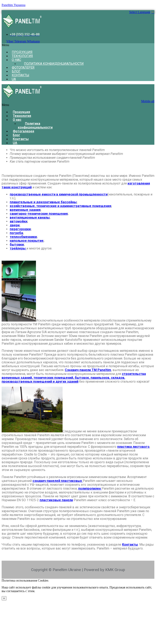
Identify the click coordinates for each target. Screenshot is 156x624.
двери (15, 225)
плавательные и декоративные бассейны (43, 202)
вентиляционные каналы (30, 217)
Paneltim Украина (13, 5)
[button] (78, 45)
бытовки (17, 244)
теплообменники (23, 237)
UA (14, 79)
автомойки (18, 221)
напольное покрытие (26, 241)
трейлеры (18, 248)
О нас (16, 60)
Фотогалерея (23, 67)
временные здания (25, 210)
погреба (16, 233)
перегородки (20, 229)
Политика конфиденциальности (54, 64)
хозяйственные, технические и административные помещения (60, 206)
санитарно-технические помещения (39, 214)
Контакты (20, 75)
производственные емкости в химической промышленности (58, 194)
